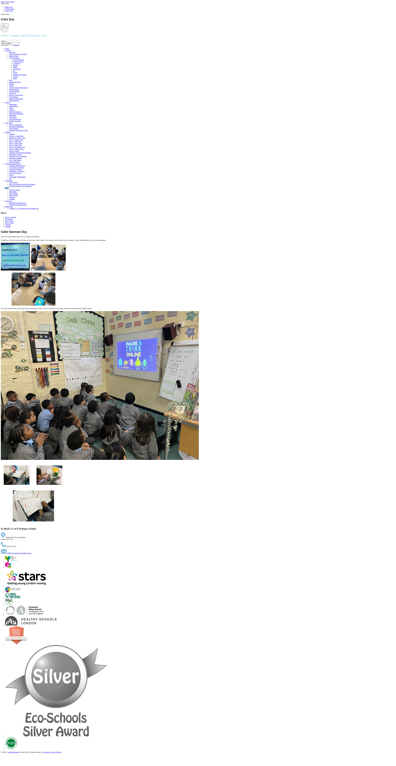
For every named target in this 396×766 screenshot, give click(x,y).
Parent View (9, 11)
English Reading (18, 60)
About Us (8, 50)
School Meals (13, 106)
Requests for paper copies (17, 203)
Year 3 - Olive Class (15, 143)
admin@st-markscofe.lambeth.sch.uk (19, 553)
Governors (12, 93)
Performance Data (15, 82)
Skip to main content (7, 2)
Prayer (11, 175)
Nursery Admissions (15, 125)
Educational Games (15, 154)
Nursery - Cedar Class (16, 136)
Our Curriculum (14, 58)
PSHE (15, 73)
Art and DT (17, 69)
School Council (14, 151)
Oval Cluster (13, 182)
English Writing (18, 61)
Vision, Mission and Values (18, 54)
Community (9, 180)
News (7, 188)
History (15, 65)
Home (7, 48)
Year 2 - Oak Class (15, 141)
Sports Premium (14, 91)
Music (15, 78)
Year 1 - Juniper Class (16, 140)
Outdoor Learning (15, 121)
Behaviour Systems (15, 158)
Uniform (12, 110)
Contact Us (8, 201)
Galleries (12, 197)
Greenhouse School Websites (51, 752)
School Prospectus (15, 119)
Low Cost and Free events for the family (22, 184)
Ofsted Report (9, 9)
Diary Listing (13, 195)
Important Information (16, 114)
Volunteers (12, 115)
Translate (16, 45)
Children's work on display (18, 156)
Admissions (13, 104)
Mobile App (9, 207)
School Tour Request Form (18, 205)
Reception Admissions (16, 127)
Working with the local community (20, 186)
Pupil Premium (14, 89)
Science (15, 76)
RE (10, 179)
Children (8, 132)
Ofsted (11, 86)
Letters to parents (14, 190)
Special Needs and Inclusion (18, 88)
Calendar (12, 199)
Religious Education (19, 75)
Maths (15, 67)
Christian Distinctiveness (13, 164)
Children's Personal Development (20, 153)
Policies (11, 84)
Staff (10, 80)
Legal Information (13, 752)
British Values (13, 56)
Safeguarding (13, 97)
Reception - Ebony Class (17, 138)
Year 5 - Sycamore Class (17, 147)
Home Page (9, 7)
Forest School (13, 128)
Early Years (8, 123)
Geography (17, 63)
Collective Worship (15, 169)
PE (14, 71)
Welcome (12, 52)
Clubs (11, 108)
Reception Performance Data (18, 130)
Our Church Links (15, 173)
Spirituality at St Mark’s (16, 171)
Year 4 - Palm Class (15, 145)
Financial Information (16, 99)
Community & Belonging (17, 177)
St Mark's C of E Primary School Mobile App (24, 208)
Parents (7, 102)
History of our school (16, 95)
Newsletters (13, 192)
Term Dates (13, 117)
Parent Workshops (15, 112)
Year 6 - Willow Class (16, 149)
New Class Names (15, 160)
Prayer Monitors (14, 162)
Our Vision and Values (16, 167)
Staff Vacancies (14, 101)
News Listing (13, 193)
